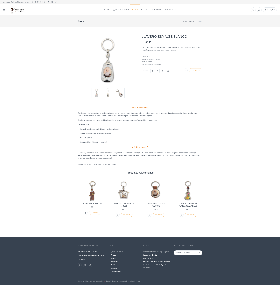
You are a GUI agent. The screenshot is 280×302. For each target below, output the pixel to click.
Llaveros (151, 59)
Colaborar (114, 265)
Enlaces (114, 268)
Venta (138, 281)
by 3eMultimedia (112, 281)
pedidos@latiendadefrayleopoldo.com (17, 2)
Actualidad (114, 261)
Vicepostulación (148, 258)
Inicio (185, 21)
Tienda (191, 21)
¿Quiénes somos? (117, 252)
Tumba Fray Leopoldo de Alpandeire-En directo (156, 266)
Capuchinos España (150, 255)
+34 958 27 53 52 (39, 2)
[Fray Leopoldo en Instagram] (52, 2)
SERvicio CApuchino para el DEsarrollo (156, 261)
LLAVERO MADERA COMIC (92, 204)
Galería (113, 258)
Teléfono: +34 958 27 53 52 (87, 251)
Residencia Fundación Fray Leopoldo (156, 252)
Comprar (196, 70)
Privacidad (123, 281)
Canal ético (81, 259)
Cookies (131, 281)
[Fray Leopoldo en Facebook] (48, 2)
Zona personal (116, 271)
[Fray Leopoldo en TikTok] (55, 2)
